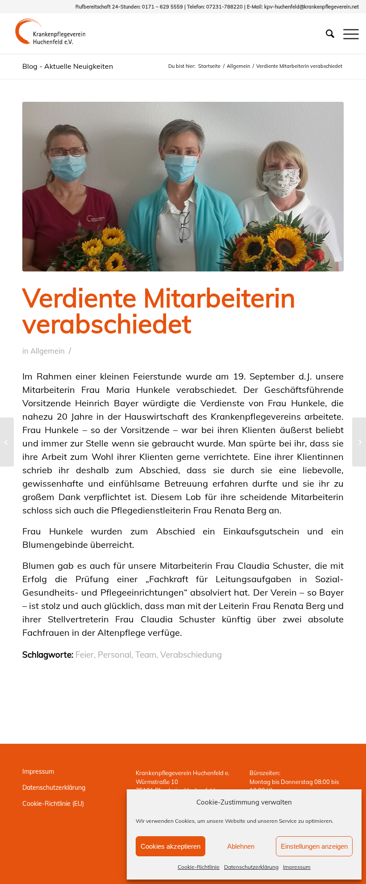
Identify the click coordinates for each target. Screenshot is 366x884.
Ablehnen (240, 846)
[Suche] (325, 33)
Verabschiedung (191, 654)
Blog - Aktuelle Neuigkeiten (67, 66)
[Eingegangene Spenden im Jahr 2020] (359, 442)
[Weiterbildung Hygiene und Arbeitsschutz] (7, 442)
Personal (114, 654)
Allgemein (47, 350)
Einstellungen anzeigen (314, 846)
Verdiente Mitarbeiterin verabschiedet (158, 310)
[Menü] (346, 33)
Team (145, 654)
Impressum (297, 866)
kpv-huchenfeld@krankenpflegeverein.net (311, 7)
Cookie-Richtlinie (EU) (53, 804)
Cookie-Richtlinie (199, 866)
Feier (84, 654)
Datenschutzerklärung (251, 866)
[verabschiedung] (183, 186)
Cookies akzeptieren (170, 846)
